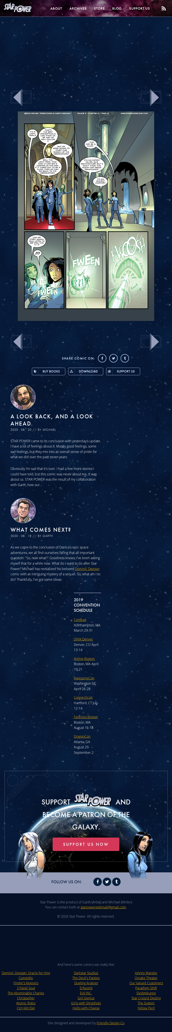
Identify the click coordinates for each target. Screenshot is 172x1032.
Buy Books (51, 371)
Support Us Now (86, 844)
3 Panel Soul (26, 988)
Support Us (139, 8)
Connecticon (83, 697)
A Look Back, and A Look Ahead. (51, 420)
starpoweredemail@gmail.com (103, 907)
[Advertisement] (86, 50)
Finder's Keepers (25, 983)
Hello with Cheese (86, 1008)
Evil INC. (86, 993)
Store (99, 8)
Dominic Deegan (87, 568)
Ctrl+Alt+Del (26, 1008)
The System (146, 1003)
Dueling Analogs (86, 983)
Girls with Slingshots (86, 1003)
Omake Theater (146, 978)
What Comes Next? (40, 529)
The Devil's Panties (86, 978)
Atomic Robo (25, 1003)
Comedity (26, 978)
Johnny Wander (146, 973)
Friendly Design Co (110, 1023)
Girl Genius (86, 998)
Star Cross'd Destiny (146, 998)
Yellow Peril (146, 1008)
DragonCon (82, 736)
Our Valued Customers (146, 983)
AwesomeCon (84, 678)
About (56, 8)
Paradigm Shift (146, 988)
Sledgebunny (146, 993)
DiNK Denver (83, 639)
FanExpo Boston (86, 717)
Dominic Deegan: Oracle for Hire (26, 973)
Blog (117, 8)
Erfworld (86, 988)
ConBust (80, 619)
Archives (78, 8)
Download (88, 371)
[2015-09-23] (86, 319)
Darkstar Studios (86, 973)
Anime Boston (84, 658)
